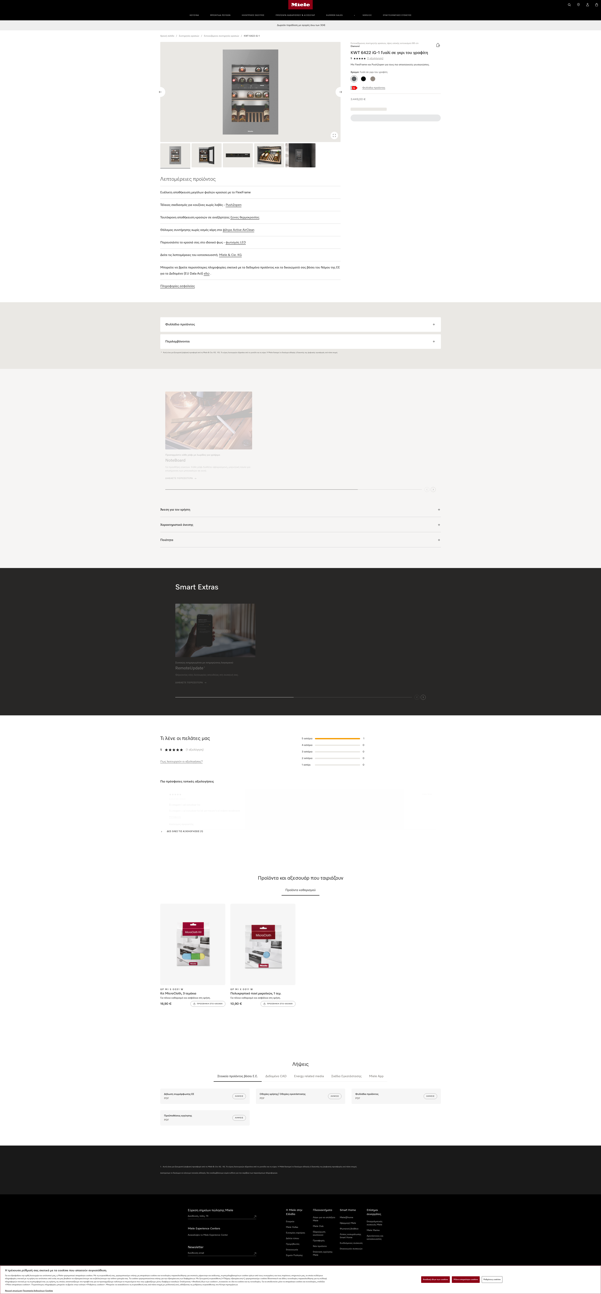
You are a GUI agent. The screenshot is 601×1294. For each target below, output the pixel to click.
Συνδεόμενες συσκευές (351, 1243)
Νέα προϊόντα (320, 1246)
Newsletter (195, 1247)
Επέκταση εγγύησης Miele (322, 1253)
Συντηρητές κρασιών (189, 36)
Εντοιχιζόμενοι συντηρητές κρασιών (221, 36)
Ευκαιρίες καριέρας (295, 1233)
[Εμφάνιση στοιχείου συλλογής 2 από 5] (207, 155)
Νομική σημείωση (13, 1291)
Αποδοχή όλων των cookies (435, 1280)
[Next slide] (341, 92)
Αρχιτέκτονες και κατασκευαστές (375, 1237)
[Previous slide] (160, 92)
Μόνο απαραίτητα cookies (466, 1280)
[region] (250, 92)
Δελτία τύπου (292, 1238)
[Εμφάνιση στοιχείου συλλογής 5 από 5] (300, 155)
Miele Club (318, 1226)
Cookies (49, 1291)
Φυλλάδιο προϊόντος (373, 88)
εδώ (207, 273)
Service (367, 15)
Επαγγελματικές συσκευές (397, 15)
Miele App (376, 1076)
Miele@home (346, 1217)
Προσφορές (319, 1241)
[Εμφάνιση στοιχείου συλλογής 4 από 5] (269, 155)
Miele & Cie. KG (230, 255)
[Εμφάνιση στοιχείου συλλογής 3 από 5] (238, 155)
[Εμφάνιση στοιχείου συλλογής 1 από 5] (175, 155)
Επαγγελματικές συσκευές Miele (374, 1223)
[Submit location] (255, 1216)
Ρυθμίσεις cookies (492, 1280)
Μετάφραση (175, 815)
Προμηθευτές (292, 1244)
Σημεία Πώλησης (294, 1255)
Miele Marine (373, 1230)
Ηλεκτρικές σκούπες (253, 15)
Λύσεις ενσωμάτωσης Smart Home (350, 1236)
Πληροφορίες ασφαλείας (177, 286)
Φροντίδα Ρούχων (220, 15)
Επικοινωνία (292, 1250)
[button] (354, 78)
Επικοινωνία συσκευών (351, 1249)
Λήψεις (239, 1096)
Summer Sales (334, 15)
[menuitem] (196, 14)
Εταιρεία (290, 1221)
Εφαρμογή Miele (348, 1223)
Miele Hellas (292, 1227)
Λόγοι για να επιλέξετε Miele (324, 1219)
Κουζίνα (194, 15)
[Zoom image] (334, 135)
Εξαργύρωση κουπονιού (319, 1233)
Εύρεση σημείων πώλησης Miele (210, 1210)
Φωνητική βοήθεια (349, 1229)
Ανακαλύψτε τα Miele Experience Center (208, 1235)
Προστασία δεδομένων (34, 1291)
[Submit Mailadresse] (255, 1253)
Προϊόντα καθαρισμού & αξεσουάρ (295, 15)
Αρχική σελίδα (167, 36)
